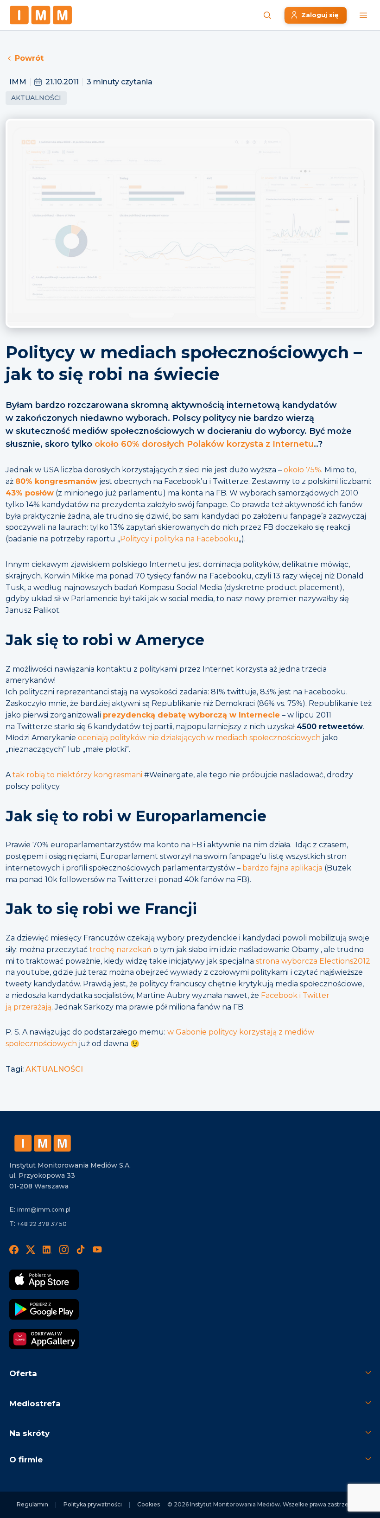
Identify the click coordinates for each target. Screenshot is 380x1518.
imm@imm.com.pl (43, 1209)
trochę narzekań (120, 949)
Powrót (29, 58)
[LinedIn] (47, 1249)
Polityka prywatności (92, 1504)
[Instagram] (64, 1249)
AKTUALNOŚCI (54, 1069)
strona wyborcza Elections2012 (313, 961)
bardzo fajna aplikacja (282, 868)
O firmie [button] (26, 1459)
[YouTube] (97, 1249)
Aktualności (36, 98)
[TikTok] (80, 1249)
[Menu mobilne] (363, 15)
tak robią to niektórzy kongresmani (77, 774)
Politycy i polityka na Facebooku (179, 538)
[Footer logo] (42, 1143)
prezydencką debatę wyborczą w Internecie (191, 715)
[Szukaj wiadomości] (267, 15)
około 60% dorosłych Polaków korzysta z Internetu (204, 444)
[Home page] (40, 15)
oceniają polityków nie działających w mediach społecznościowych (199, 737)
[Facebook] (14, 1249)
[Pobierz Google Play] (44, 1309)
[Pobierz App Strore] (44, 1280)
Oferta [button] (23, 1373)
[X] (30, 1249)
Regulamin (32, 1504)
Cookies (148, 1504)
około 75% (302, 469)
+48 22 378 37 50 (42, 1223)
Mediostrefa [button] (35, 1403)
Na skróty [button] (29, 1433)
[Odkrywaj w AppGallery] (44, 1339)
